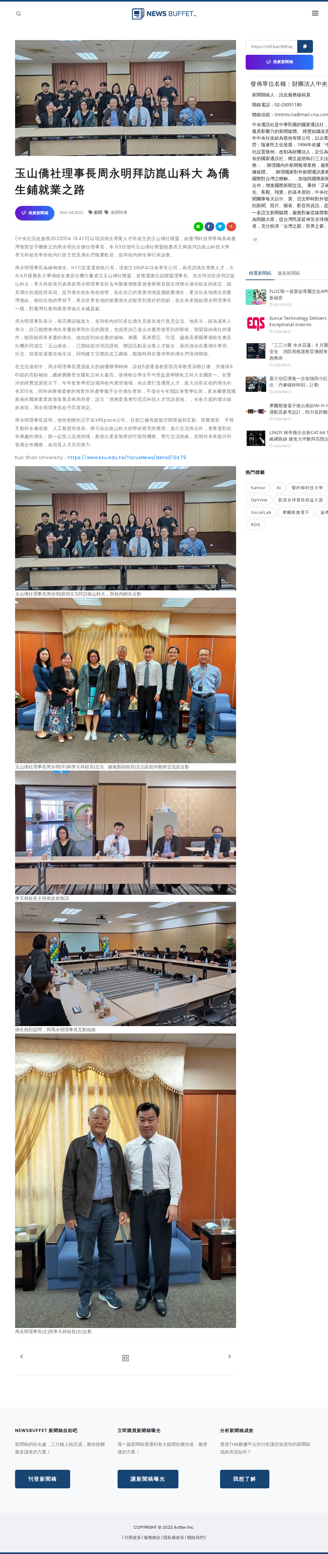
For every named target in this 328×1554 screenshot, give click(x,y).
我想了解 (244, 1479)
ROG (255, 524)
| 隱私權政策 (173, 1537)
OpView (259, 500)
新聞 (98, 212)
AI (278, 487)
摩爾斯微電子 (296, 512)
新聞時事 (118, 212)
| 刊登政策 (132, 1537)
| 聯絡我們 (195, 1537)
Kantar (258, 487)
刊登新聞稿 (42, 1479)
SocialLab (261, 512)
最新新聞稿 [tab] (289, 273)
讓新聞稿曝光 (148, 1479)
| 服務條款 (151, 1537)
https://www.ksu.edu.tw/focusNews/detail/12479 (127, 457)
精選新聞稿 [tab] (260, 273)
